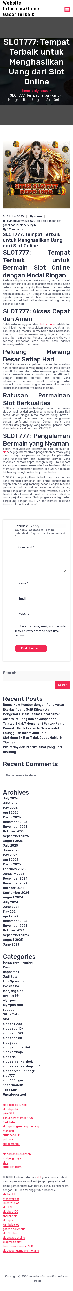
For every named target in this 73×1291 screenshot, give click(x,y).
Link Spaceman (14, 981)
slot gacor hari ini (16, 1047)
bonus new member (18, 962)
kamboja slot (11, 1224)
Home (25, 91)
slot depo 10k (13, 1028)
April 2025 (10, 860)
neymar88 (11, 995)
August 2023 (13, 940)
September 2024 (16, 893)
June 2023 (11, 944)
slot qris (9, 1057)
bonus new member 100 (18, 1118)
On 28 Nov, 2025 (13, 216)
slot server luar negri (19, 1071)
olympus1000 (26, 220)
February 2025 (14, 869)
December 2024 (15, 878)
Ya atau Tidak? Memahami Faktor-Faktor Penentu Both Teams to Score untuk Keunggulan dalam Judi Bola (34, 728)
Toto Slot (10, 1090)
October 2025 (13, 831)
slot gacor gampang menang (21, 1126)
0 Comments (14, 229)
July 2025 (10, 845)
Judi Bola (10, 977)
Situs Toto (11, 1014)
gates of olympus (14, 1229)
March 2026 (12, 817)
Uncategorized (14, 1094)
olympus (41, 91)
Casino (8, 967)
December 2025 (15, 822)
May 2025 (10, 855)
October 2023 (13, 930)
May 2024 (10, 911)
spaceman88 (13, 1085)
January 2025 (13, 874)
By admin (36, 216)
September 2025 (16, 836)
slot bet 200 (12, 1024)
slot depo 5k (12, 1038)
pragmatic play (12, 1242)
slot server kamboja (18, 1061)
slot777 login (28, 225)
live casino (11, 986)
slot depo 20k (13, 1033)
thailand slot (11, 1216)
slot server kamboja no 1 (21, 1066)
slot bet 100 (10, 1211)
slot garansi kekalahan (17, 1154)
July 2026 (10, 798)
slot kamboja (13, 1052)
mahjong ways (12, 1158)
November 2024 (15, 883)
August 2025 (13, 841)
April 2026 (11, 812)
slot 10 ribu (10, 1233)
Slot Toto (9, 1122)
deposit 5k (11, 972)
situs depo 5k (11, 1135)
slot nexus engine (14, 1237)
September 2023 (16, 935)
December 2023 (15, 921)
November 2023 (15, 926)
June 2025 (11, 850)
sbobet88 (9, 1194)
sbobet (8, 1010)
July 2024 (10, 902)
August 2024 (13, 897)
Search (9, 673)
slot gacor (49, 220)
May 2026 (10, 808)
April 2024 (11, 916)
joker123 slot (11, 1203)
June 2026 (11, 803)
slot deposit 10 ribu (15, 1105)
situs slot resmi (12, 1167)
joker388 (8, 1113)
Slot (39, 220)
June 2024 (11, 907)
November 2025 (15, 827)
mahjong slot (13, 991)
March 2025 (12, 864)
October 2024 (13, 888)
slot (5, 452)
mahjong (8, 1131)
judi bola (8, 1139)
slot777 (9, 1076)
